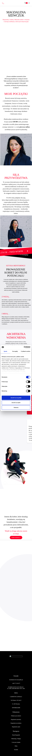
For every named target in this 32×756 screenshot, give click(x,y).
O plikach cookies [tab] (25, 351)
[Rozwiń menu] (29, 3)
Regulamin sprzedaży (16, 719)
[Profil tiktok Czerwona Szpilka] (18, 671)
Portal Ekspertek (16, 735)
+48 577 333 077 (16, 683)
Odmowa (16, 407)
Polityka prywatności (16, 715)
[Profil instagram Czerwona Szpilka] (14, 671)
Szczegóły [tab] (15, 351)
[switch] (28, 382)
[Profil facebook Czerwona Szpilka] (10, 671)
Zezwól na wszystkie (16, 397)
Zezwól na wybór (16, 402)
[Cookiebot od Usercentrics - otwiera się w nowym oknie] (23, 347)
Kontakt (16, 749)
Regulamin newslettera (16, 723)
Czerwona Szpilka (16, 742)
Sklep (16, 746)
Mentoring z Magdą (16, 738)
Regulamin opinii (16, 726)
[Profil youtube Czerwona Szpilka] (21, 671)
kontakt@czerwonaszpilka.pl (16, 679)
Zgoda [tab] (5, 351)
